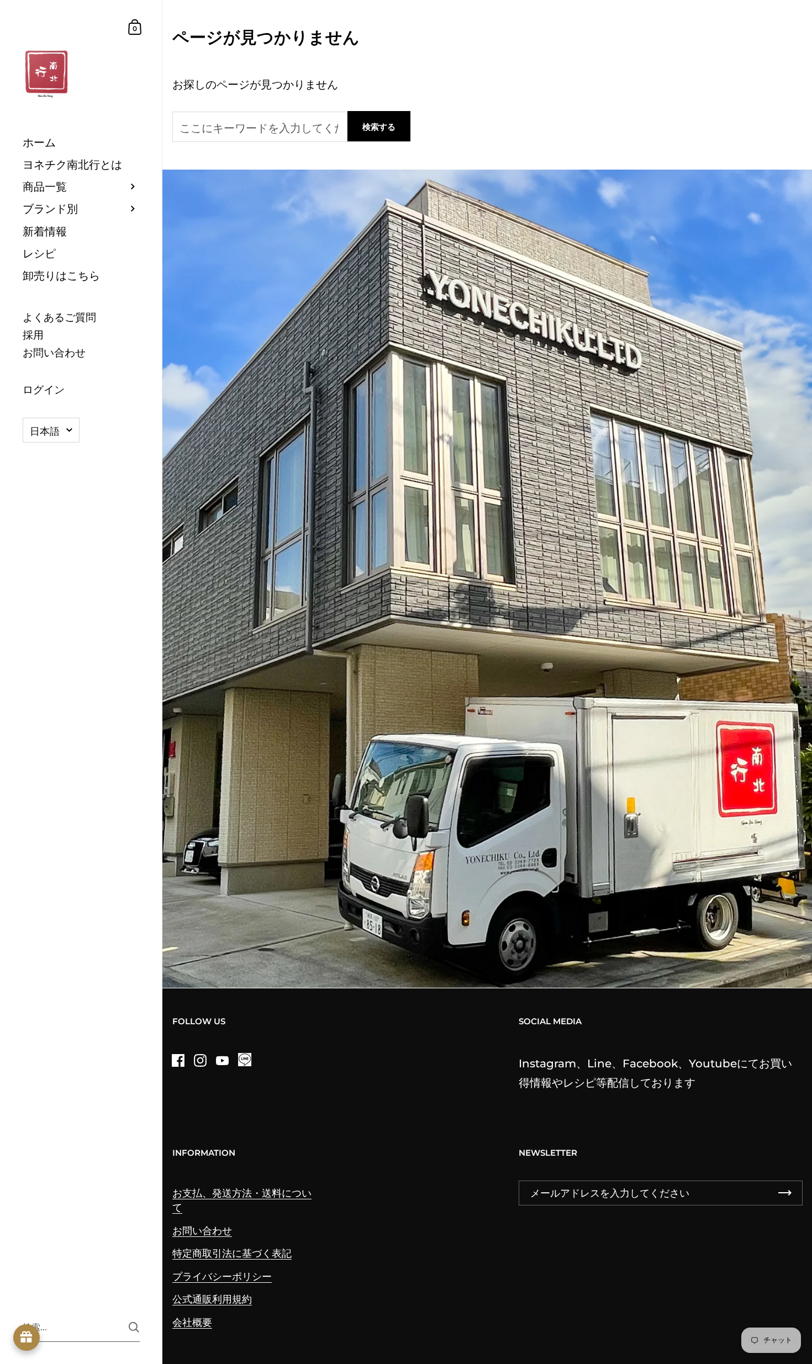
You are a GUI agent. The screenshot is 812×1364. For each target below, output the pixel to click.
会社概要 (192, 1322)
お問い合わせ (202, 1230)
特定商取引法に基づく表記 (232, 1253)
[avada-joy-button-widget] (26, 1337)
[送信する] (134, 1327)
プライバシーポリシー (222, 1276)
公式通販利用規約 (212, 1299)
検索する (379, 127)
